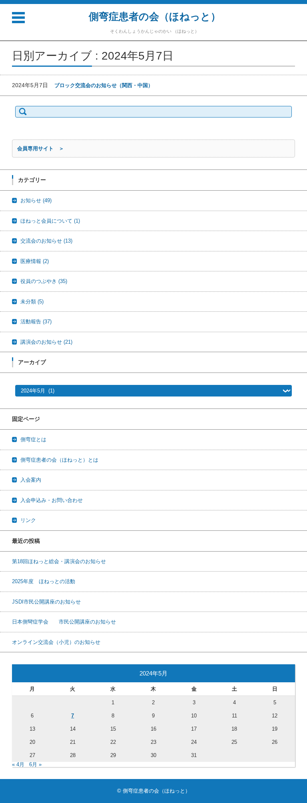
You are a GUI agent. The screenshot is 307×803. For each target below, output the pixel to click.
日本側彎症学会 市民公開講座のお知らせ (64, 622)
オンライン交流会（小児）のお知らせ (56, 642)
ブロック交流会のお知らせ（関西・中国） (103, 85)
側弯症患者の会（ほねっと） (155, 16)
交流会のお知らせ (46, 241)
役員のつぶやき (43, 281)
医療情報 (34, 261)
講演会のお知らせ (46, 342)
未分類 (32, 302)
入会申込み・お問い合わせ (51, 500)
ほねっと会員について (50, 221)
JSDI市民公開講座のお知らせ (46, 602)
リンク (28, 520)
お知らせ (36, 200)
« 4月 (18, 764)
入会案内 (30, 480)
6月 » (35, 764)
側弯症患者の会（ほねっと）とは (59, 460)
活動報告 (36, 322)
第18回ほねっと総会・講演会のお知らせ (59, 561)
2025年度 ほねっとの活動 (43, 581)
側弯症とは (33, 439)
